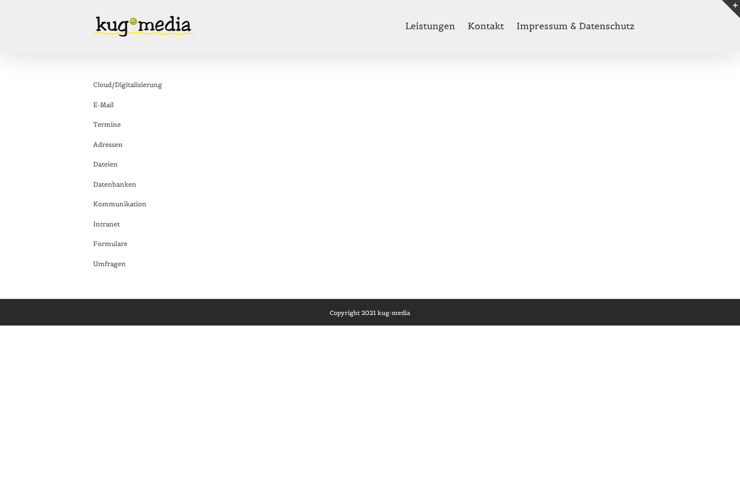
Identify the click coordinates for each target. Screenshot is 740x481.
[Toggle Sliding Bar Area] (731, 9)
